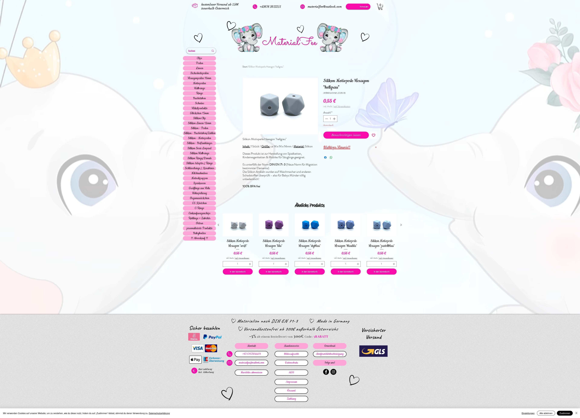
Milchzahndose (199, 173)
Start (245, 66)
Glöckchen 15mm (199, 113)
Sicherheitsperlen (199, 73)
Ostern (199, 223)
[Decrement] (326, 119)
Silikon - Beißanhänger (199, 143)
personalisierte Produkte (199, 228)
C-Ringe (199, 208)
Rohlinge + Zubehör (199, 218)
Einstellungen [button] (528, 413)
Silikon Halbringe (199, 153)
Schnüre (199, 103)
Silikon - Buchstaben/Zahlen (199, 133)
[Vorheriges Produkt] (218, 225)
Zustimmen (564, 413)
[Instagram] (333, 372)
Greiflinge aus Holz (199, 188)
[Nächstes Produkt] (401, 225)
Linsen (199, 68)
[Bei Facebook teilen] (325, 157)
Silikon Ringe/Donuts (199, 158)
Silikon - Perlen (199, 128)
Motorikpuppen (199, 178)
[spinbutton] (330, 119)
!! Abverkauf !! (199, 238)
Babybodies (199, 233)
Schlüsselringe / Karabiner (199, 168)
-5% (252, 336)
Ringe (199, 93)
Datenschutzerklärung (159, 413)
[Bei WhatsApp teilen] (331, 157)
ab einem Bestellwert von (274, 336)
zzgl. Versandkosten (342, 106)
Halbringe (199, 88)
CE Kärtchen (199, 203)
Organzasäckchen (199, 198)
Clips (199, 58)
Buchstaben (199, 98)
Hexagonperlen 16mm (199, 78)
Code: (309, 336)
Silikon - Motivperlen (199, 138)
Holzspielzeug (199, 193)
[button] (380, 7)
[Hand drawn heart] (199, 38)
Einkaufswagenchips (199, 213)
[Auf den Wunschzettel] (373, 135)
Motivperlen (199, 83)
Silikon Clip (199, 118)
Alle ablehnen (546, 413)
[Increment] (334, 119)
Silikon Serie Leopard (199, 148)
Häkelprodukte (199, 108)
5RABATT (321, 336)
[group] (310, 244)
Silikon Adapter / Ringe (199, 163)
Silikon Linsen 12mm (199, 123)
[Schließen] (576, 413)
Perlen (199, 63)
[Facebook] (326, 372)
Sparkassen (199, 183)
